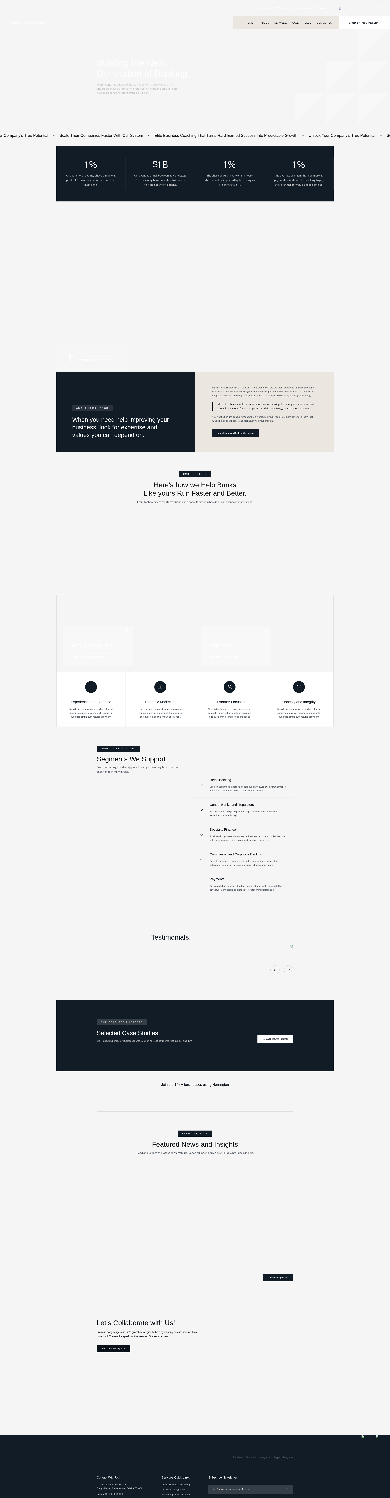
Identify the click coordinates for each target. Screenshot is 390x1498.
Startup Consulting (106, 1191)
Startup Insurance (119, 547)
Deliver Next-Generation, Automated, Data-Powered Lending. (181, 241)
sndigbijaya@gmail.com (112, 1189)
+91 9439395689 (114, 1494)
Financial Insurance (279, 547)
